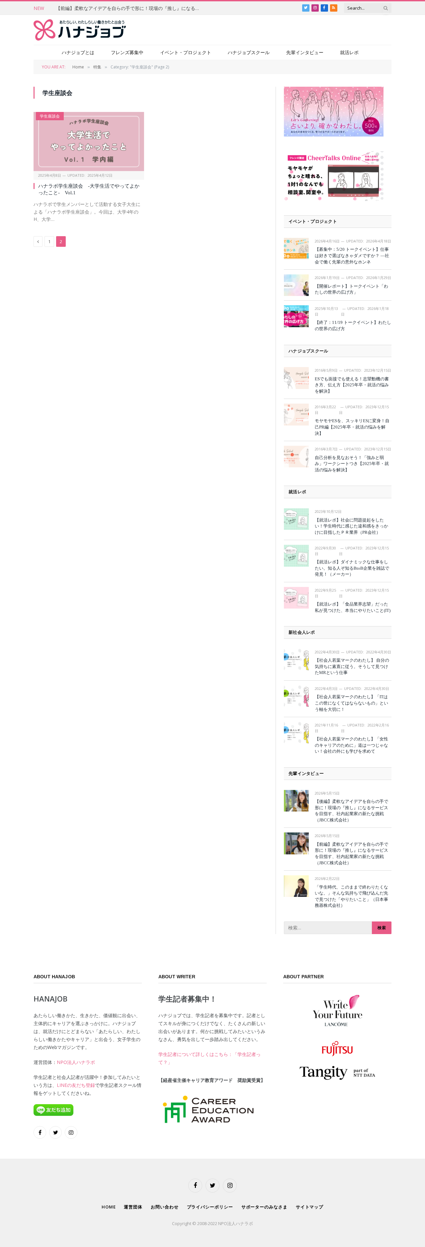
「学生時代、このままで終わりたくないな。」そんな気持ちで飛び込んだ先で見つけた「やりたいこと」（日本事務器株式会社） (351, 896)
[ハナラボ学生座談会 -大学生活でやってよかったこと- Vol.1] (89, 141)
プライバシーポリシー (210, 1207)
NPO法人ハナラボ (76, 1062)
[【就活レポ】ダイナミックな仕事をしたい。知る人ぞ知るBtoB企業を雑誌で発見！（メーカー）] (296, 555)
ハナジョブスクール (249, 52)
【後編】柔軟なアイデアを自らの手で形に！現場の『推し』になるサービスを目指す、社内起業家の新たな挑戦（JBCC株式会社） (351, 810)
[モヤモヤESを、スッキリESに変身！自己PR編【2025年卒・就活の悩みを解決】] (296, 414)
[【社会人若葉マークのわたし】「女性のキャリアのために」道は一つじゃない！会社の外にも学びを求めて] (296, 732)
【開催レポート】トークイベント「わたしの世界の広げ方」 (351, 289)
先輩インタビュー (304, 52)
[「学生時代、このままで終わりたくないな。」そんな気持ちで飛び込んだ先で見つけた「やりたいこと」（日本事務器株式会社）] (296, 886)
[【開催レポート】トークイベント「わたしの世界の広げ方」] (296, 285)
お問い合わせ (164, 1207)
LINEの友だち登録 (76, 1085)
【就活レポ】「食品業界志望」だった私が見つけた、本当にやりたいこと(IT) (352, 607)
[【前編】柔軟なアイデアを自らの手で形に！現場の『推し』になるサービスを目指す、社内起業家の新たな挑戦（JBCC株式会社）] (296, 843)
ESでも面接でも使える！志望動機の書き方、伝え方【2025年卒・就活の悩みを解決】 (352, 385)
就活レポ (349, 52)
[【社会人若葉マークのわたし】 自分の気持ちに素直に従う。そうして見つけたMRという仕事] (296, 659)
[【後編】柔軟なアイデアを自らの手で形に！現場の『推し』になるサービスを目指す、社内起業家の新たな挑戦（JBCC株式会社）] (296, 801)
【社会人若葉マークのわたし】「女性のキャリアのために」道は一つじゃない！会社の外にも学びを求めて (351, 745)
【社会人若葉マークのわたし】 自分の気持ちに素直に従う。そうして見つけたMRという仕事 (352, 666)
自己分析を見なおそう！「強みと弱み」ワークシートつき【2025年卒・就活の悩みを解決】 (352, 463)
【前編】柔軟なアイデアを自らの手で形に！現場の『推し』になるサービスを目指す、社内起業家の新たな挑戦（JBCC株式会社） (130, 8)
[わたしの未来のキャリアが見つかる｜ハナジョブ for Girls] (80, 30)
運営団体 (133, 1207)
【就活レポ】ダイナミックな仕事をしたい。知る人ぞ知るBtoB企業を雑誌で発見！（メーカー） (352, 568)
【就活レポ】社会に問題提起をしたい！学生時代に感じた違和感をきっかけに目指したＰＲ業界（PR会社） (351, 526)
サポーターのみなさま (264, 1207)
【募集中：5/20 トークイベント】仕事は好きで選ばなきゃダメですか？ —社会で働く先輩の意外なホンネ (352, 255)
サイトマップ (309, 1207)
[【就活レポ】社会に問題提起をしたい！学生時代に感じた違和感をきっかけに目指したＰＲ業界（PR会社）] (296, 519)
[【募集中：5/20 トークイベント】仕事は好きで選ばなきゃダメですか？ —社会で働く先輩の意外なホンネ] (296, 248)
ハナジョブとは (78, 52)
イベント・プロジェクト (185, 52)
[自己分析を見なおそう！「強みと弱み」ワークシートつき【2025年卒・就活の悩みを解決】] (296, 456)
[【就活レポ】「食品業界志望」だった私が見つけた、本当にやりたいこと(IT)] (296, 598)
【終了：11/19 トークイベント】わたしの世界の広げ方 (353, 325)
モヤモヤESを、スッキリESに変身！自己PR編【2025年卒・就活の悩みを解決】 (352, 426)
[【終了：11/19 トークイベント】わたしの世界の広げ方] (296, 316)
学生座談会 (50, 116)
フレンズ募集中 (127, 52)
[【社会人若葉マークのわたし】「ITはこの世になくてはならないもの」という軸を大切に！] (296, 696)
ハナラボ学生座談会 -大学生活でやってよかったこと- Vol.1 (88, 189)
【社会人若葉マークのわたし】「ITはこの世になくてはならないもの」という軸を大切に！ (351, 703)
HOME (109, 1207)
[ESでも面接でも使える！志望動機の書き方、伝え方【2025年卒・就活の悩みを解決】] (296, 378)
